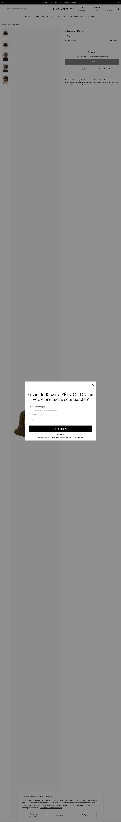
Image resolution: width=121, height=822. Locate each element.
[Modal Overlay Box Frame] (60, 411)
